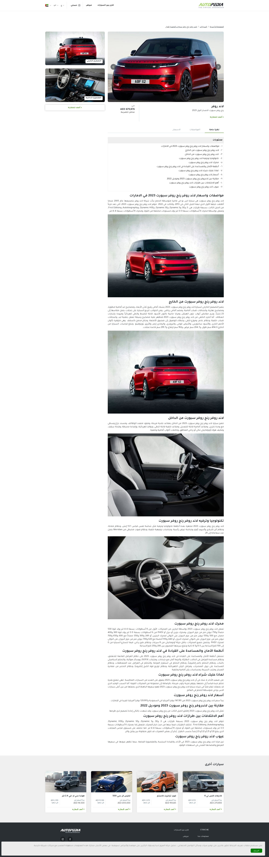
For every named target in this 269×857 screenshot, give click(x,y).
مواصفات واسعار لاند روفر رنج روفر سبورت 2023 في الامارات (190, 146)
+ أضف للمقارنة (217, 117)
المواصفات (195, 130)
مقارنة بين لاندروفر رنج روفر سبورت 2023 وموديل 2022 (193, 179)
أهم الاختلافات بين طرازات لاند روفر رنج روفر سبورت (194, 183)
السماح (256, 851)
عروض (89, 5)
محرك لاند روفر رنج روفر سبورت (204, 162)
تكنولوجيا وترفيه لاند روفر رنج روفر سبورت (199, 158)
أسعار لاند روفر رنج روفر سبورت (203, 175)
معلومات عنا (203, 837)
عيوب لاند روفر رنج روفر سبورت (204, 187)
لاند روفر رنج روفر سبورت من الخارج (202, 150)
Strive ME (204, 830)
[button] (218, 67)
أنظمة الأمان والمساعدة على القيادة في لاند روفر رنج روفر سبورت (188, 167)
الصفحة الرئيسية (217, 27)
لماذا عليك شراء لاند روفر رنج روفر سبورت (198, 171)
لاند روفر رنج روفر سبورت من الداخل (202, 154)
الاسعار (177, 130)
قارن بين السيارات (106, 5)
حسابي (74, 5)
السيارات (203, 27)
